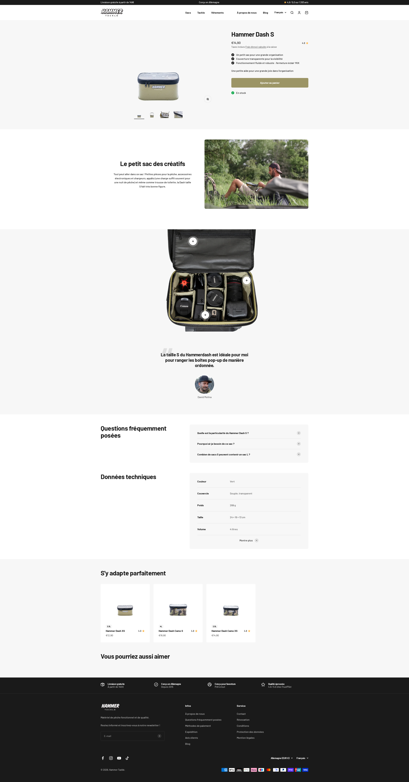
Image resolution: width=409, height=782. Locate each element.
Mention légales (246, 737)
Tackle (201, 12)
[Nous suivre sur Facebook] (103, 758)
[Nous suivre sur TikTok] (127, 758)
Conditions (243, 725)
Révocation (243, 719)
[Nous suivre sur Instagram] (111, 758)
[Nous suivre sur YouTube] (119, 758)
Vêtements (217, 12)
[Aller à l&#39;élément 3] (165, 115)
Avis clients (191, 737)
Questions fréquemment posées (203, 719)
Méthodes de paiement (198, 725)
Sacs (188, 12)
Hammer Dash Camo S (171, 630)
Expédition (191, 731)
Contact (241, 713)
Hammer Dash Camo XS (225, 630)
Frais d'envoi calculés (255, 47)
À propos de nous (247, 12)
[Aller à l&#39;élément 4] (177, 115)
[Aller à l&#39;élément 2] (152, 115)
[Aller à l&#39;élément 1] (139, 115)
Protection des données (250, 731)
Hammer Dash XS (115, 630)
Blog (265, 12)
